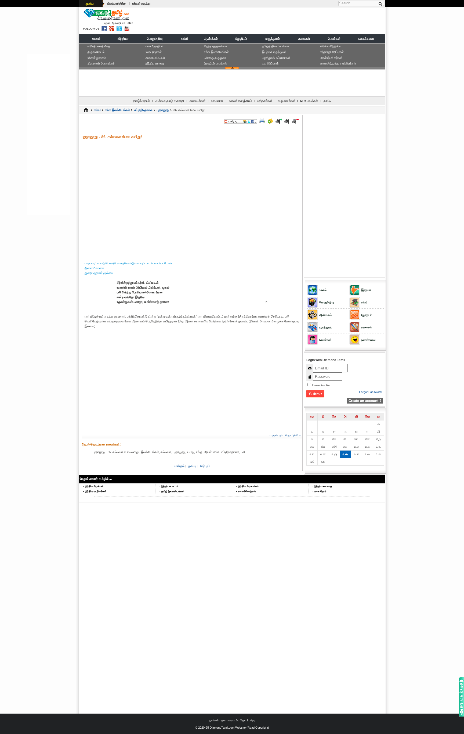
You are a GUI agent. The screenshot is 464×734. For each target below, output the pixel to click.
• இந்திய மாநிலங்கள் (95, 491)
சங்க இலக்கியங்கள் (216, 51)
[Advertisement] (286, 20)
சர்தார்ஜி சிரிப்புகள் (332, 51)
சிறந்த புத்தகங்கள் (215, 46)
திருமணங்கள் (286, 100)
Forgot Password (370, 392)
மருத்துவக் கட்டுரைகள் (276, 57)
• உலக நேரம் (319, 491)
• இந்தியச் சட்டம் (169, 486)
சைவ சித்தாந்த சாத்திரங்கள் (338, 63)
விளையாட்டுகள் (155, 57)
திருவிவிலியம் (96, 51)
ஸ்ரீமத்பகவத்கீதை (99, 46)
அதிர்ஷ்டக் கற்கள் (331, 57)
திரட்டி (327, 100)
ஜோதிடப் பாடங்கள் (215, 63)
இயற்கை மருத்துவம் (274, 51)
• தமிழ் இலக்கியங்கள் (172, 491)
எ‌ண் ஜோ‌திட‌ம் (154, 46)
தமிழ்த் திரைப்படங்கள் (275, 46)
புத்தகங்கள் (265, 100)
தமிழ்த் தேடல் (141, 100)
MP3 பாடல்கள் (309, 100)
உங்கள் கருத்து (141, 3)
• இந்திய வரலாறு (322, 486)
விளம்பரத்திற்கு (116, 3)
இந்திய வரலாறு (155, 63)
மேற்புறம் (205, 465)
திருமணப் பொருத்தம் (101, 63)
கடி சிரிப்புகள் (270, 63)
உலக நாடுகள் (154, 51)
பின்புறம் (179, 465)
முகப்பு (90, 3)
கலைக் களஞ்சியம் (240, 100)
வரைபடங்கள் (197, 100)
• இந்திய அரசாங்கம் (247, 486)
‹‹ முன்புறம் (276, 435)
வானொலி (217, 100)
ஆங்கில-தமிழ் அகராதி (169, 100)
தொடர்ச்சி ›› (293, 435)
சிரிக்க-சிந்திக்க (330, 46)
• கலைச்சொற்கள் (246, 491)
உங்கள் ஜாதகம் (97, 57)
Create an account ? (365, 401)
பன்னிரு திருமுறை (215, 57)
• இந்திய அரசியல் (93, 486)
